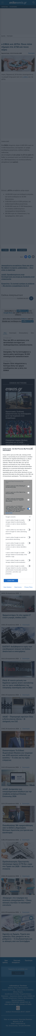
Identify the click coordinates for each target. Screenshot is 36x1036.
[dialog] (18, 518)
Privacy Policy (28, 587)
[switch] (28, 486)
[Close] (32, 449)
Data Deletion (8, 587)
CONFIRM (10, 580)
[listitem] (18, 482)
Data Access (18, 587)
